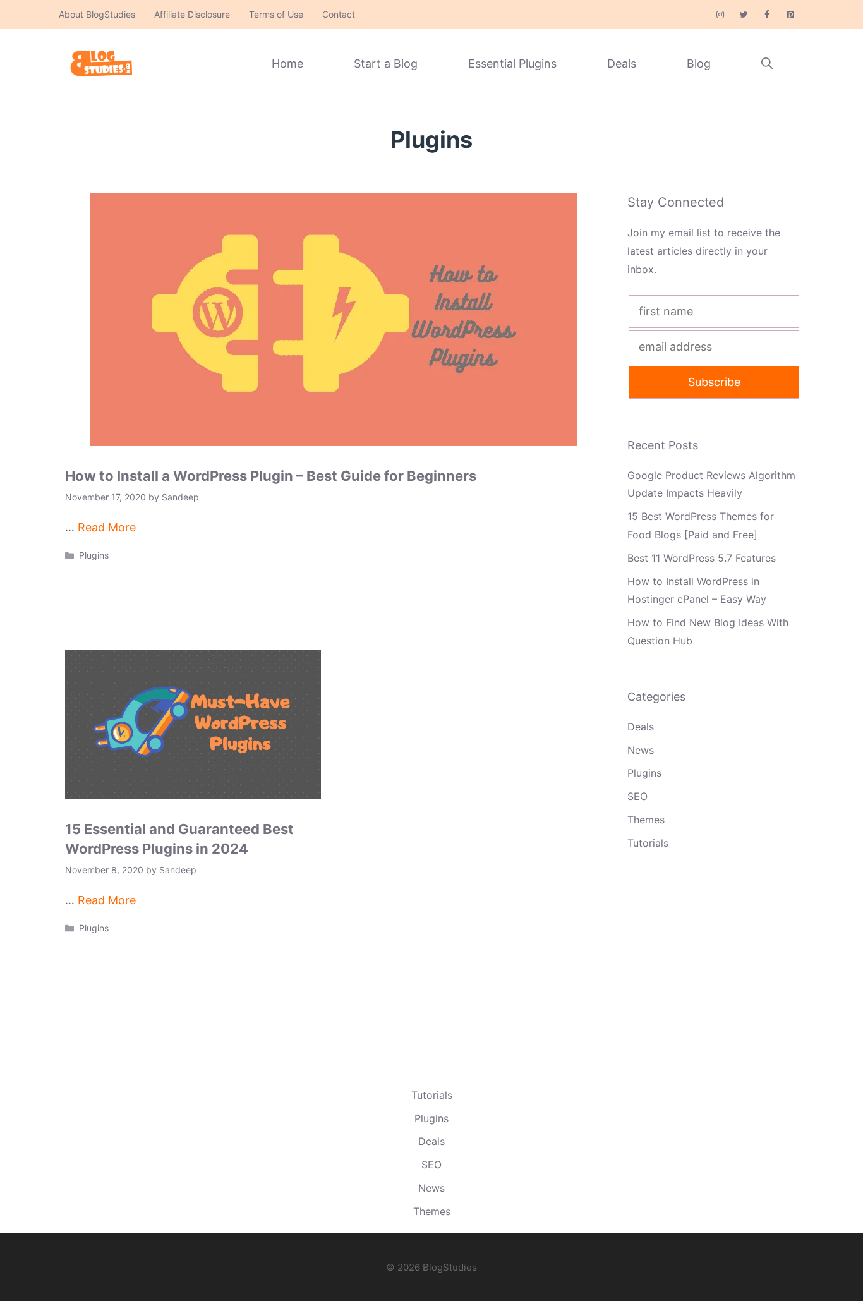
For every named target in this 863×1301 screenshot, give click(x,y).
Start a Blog (386, 63)
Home (287, 63)
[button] (767, 64)
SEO (637, 796)
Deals (621, 63)
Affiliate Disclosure (192, 14)
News (640, 750)
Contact (338, 14)
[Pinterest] (790, 15)
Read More (107, 527)
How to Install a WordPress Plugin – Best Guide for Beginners (270, 476)
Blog (699, 63)
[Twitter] (744, 15)
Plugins (94, 555)
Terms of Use (276, 14)
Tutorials (647, 843)
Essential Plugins (512, 63)
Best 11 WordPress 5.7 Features (701, 558)
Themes (646, 819)
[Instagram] (720, 15)
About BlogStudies (97, 14)
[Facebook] (766, 15)
